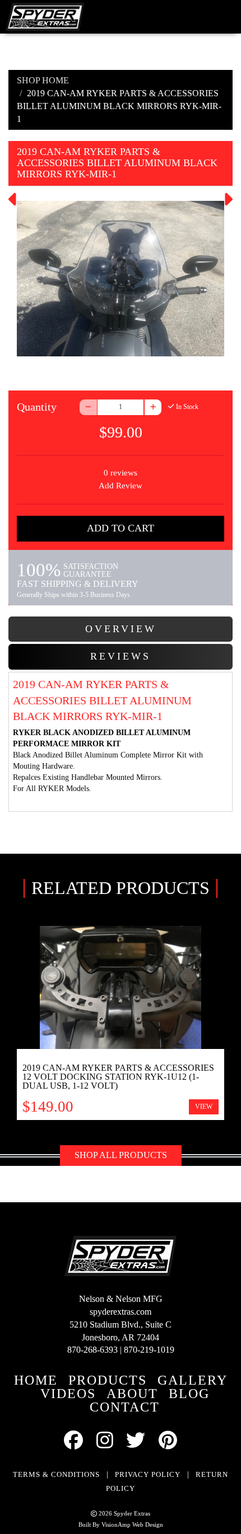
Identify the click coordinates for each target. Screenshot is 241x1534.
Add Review (120, 485)
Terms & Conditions (56, 1474)
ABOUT (132, 1393)
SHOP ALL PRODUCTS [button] (121, 1155)
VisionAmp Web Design (132, 1524)
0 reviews (120, 472)
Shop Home (43, 80)
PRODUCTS (107, 1380)
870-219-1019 (149, 1349)
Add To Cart (120, 528)
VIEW (203, 1106)
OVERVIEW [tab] (120, 628)
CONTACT (125, 1407)
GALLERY (192, 1380)
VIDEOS (68, 1393)
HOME (36, 1380)
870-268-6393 (92, 1349)
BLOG (189, 1393)
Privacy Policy (147, 1474)
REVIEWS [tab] (120, 656)
